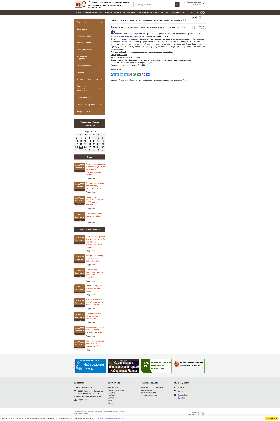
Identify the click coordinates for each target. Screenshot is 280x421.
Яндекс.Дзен (183, 395)
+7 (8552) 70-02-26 (84, 387)
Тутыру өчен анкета (119, 55)
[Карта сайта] (204, 17)
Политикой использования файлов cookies (110, 418)
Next (206, 366)
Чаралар (111, 393)
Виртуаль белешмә (149, 395)
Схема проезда (196, 4)
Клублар (111, 395)
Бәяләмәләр (158, 12)
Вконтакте (182, 387)
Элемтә (167, 12)
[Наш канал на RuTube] (196, 17)
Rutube (180, 391)
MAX (183, 398)
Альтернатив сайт (178, 12)
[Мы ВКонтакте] (189, 17)
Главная (113, 20)
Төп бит (78, 12)
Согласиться (272, 418)
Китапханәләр (119, 12)
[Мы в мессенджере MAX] (200, 17)
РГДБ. (144, 65)
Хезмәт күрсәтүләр (133, 12)
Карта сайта (83, 400)
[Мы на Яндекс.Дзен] (192, 17)
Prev (73, 366)
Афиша (111, 403)
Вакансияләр (147, 12)
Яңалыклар (87, 12)
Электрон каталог (148, 393)
